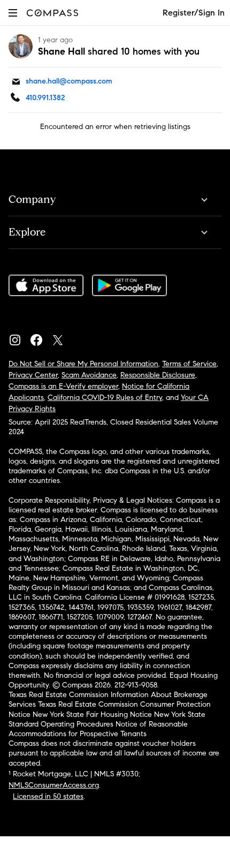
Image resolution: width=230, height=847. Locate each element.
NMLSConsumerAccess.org (54, 785)
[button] (13, 12)
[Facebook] (40, 337)
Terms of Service (189, 363)
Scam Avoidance (89, 375)
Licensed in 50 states (48, 796)
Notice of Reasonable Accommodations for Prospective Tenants (98, 729)
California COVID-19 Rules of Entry (105, 397)
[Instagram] (19, 337)
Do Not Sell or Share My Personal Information (83, 363)
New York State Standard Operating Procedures (107, 719)
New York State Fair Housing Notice (92, 714)
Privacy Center (33, 375)
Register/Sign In (194, 12)
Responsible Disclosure (157, 375)
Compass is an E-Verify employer (63, 386)
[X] (62, 337)
